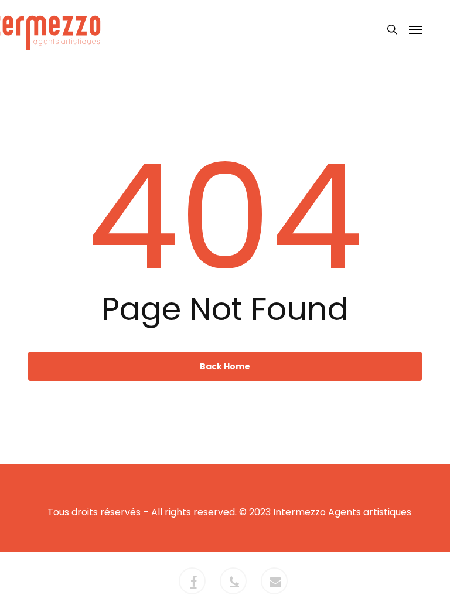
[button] (415, 29)
